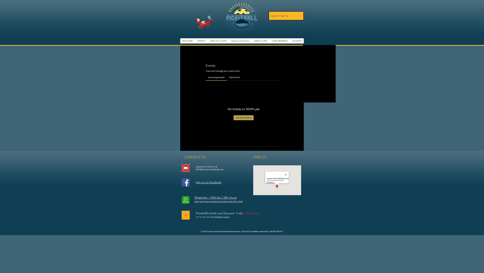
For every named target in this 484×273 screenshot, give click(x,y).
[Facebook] (186, 182)
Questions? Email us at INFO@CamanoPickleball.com (210, 168)
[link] (216, 77)
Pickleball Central (221, 217)
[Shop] (186, 215)
